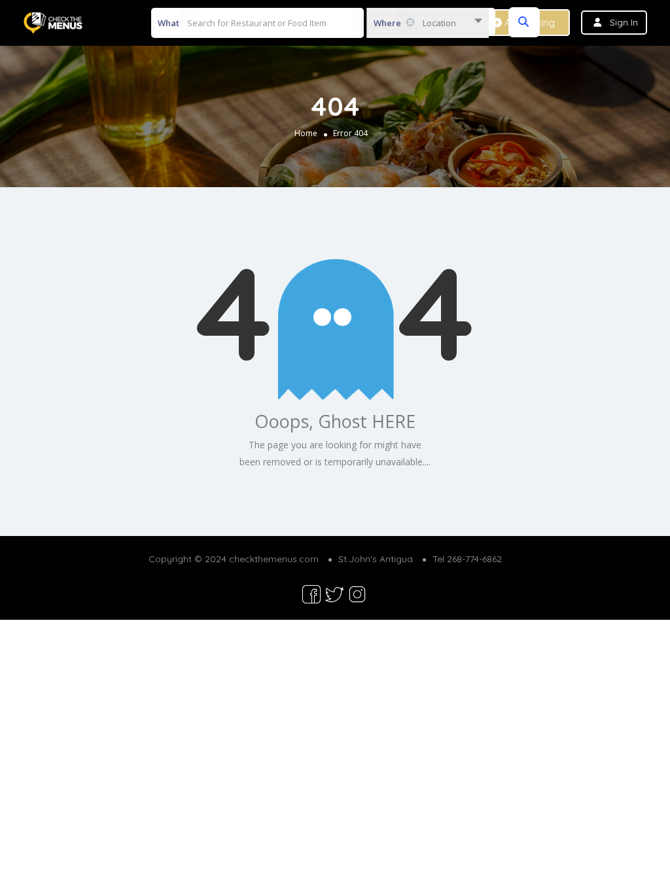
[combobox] (427, 23)
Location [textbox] (439, 23)
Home (305, 133)
